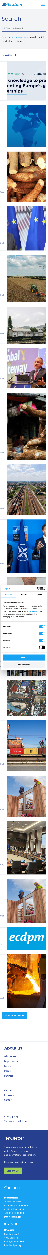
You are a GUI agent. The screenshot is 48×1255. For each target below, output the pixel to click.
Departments (11, 1061)
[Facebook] (16, 1224)
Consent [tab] (8, 594)
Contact (8, 1099)
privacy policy (32, 611)
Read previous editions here (18, 1162)
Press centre (10, 1095)
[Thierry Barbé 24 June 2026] (24, 938)
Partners (8, 1075)
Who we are (10, 1056)
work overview (19, 37)
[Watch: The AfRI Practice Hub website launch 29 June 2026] (24, 698)
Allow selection (24, 665)
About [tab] (39, 594)
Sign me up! (13, 1170)
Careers (8, 1090)
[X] (12, 1224)
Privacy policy (11, 1116)
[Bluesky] (9, 1224)
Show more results (14, 1015)
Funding (8, 1066)
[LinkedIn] (5, 1224)
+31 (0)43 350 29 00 (14, 1213)
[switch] (42, 633)
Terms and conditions (15, 1121)
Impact (7, 1070)
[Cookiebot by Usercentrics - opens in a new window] (35, 588)
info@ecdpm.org (13, 1216)
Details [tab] (24, 594)
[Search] (4, 28)
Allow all (24, 657)
